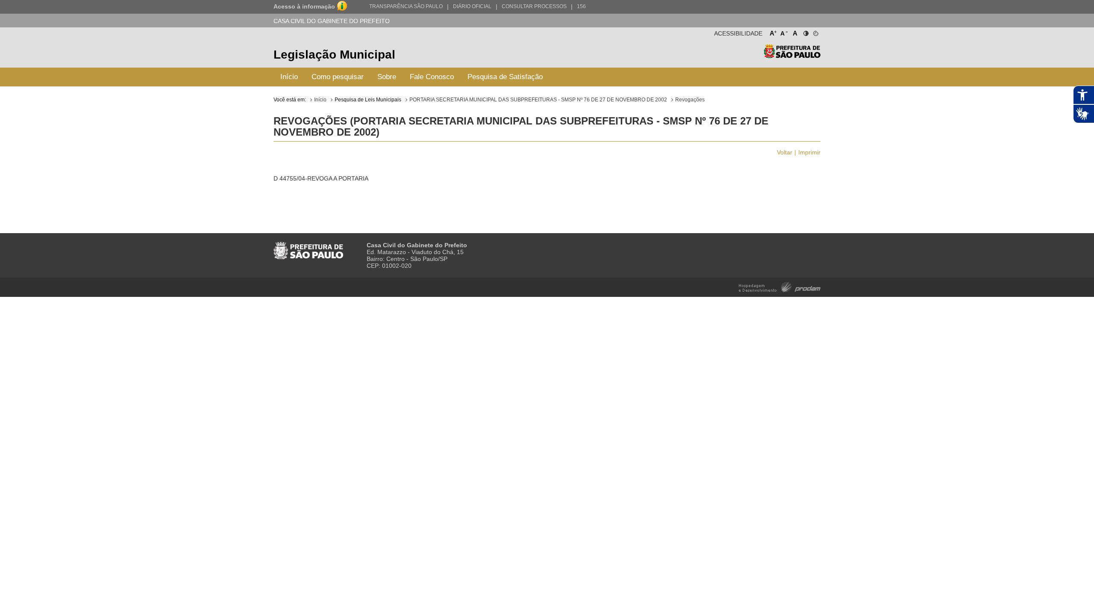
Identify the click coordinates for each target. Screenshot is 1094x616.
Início (289, 77)
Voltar (784, 152)
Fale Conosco (432, 77)
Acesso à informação (304, 6)
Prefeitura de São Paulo (792, 56)
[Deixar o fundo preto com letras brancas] (805, 31)
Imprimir (809, 152)
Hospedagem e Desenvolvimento (779, 286)
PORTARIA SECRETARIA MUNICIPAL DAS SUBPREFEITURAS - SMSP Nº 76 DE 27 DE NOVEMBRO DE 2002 (538, 100)
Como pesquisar (338, 77)
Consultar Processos (534, 6)
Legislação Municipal (334, 54)
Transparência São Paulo (406, 6)
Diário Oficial (472, 6)
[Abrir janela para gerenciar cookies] (815, 31)
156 (581, 6)
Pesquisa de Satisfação (505, 77)
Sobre (386, 77)
